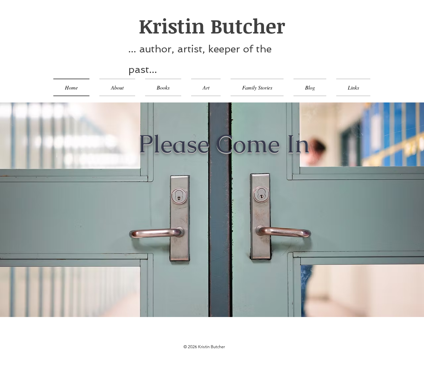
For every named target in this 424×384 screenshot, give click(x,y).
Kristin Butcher (206, 25)
